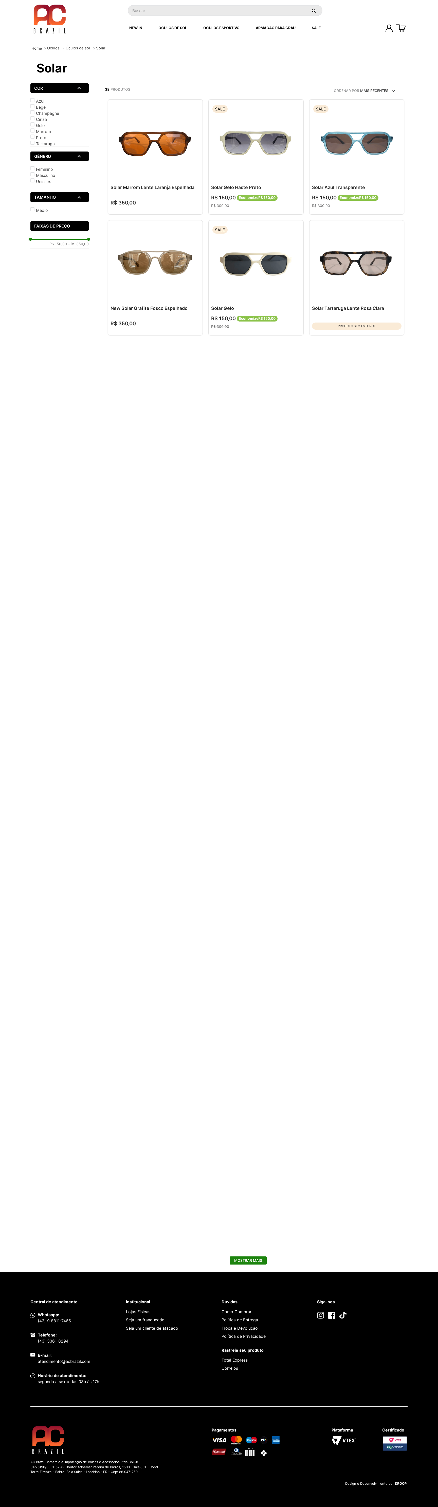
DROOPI (401, 1483)
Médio (42, 210)
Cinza (41, 119)
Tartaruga (45, 143)
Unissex (43, 181)
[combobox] (225, 10)
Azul (40, 101)
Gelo (40, 125)
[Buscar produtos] (315, 10)
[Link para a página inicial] (36, 48)
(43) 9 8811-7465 (54, 1320)
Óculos (53, 48)
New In (135, 28)
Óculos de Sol (172, 28)
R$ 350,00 (78, 244)
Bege (41, 107)
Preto (41, 137)
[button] (59, 88)
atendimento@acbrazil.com (64, 1361)
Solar (100, 48)
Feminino (44, 169)
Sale (316, 28)
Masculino (45, 175)
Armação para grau (276, 28)
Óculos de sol (78, 48)
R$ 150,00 (58, 244)
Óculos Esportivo (221, 28)
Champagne (47, 113)
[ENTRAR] (389, 28)
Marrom (43, 131)
